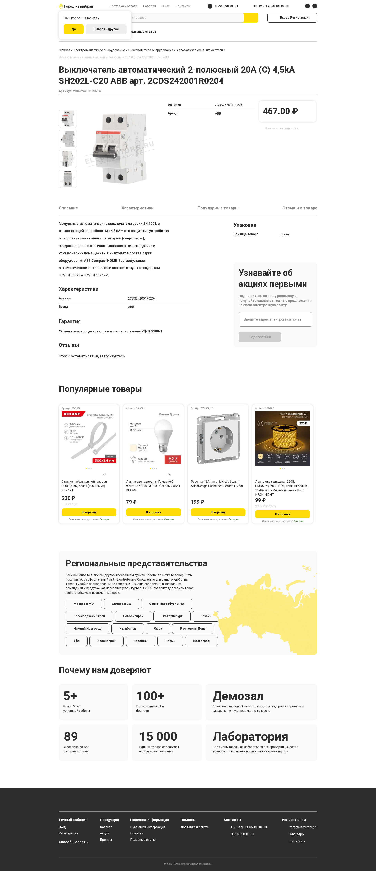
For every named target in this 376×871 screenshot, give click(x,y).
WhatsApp (296, 834)
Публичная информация (147, 827)
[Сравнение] (298, 32)
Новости (149, 6)
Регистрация (68, 833)
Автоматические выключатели (199, 50)
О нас (166, 6)
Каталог (106, 827)
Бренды (106, 840)
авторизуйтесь (112, 356)
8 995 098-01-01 (242, 834)
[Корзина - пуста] (315, 32)
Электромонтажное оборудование (99, 50)
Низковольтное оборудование (150, 50)
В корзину (89, 512)
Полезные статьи (142, 31)
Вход (62, 827)
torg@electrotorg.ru (303, 827)
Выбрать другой (106, 29)
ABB (218, 113)
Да (73, 29)
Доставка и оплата (123, 6)
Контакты (183, 6)
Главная (64, 50)
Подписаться (260, 337)
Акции (104, 833)
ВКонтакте (297, 841)
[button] (68, 105)
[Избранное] (306, 32)
